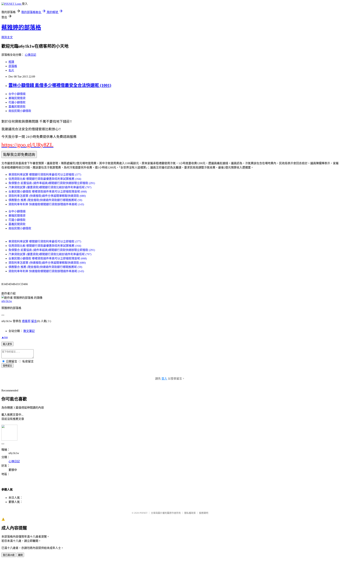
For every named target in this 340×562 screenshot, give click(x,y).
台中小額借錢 (17, 93)
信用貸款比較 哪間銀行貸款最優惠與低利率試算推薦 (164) (44, 178)
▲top (4, 337)
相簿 (11, 61)
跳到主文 (7, 37)
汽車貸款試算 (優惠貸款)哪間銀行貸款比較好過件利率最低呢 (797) (49, 187)
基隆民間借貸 (17, 98)
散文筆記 (29, 330)
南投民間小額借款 (19, 110)
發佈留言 (7, 365)
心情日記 (30, 54)
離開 (20, 555)
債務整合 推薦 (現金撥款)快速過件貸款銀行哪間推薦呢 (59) (45, 200)
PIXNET (144, 513)
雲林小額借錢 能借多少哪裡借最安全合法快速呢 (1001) (59, 85)
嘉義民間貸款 (17, 106)
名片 (11, 70)
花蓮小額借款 (17, 102)
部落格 (12, 66)
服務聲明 (203, 513)
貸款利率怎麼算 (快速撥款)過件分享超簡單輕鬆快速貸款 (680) (47, 195)
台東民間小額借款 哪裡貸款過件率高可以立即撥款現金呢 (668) (47, 191)
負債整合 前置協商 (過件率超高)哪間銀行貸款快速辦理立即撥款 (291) (51, 183)
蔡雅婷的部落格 (21, 27)
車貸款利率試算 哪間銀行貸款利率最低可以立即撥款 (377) (44, 174)
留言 (34, 321)
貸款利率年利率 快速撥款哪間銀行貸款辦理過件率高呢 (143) (46, 204)
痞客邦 (26, 321)
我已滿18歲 (9, 555)
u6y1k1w (6, 301)
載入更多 (7, 344)
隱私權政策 (190, 513)
